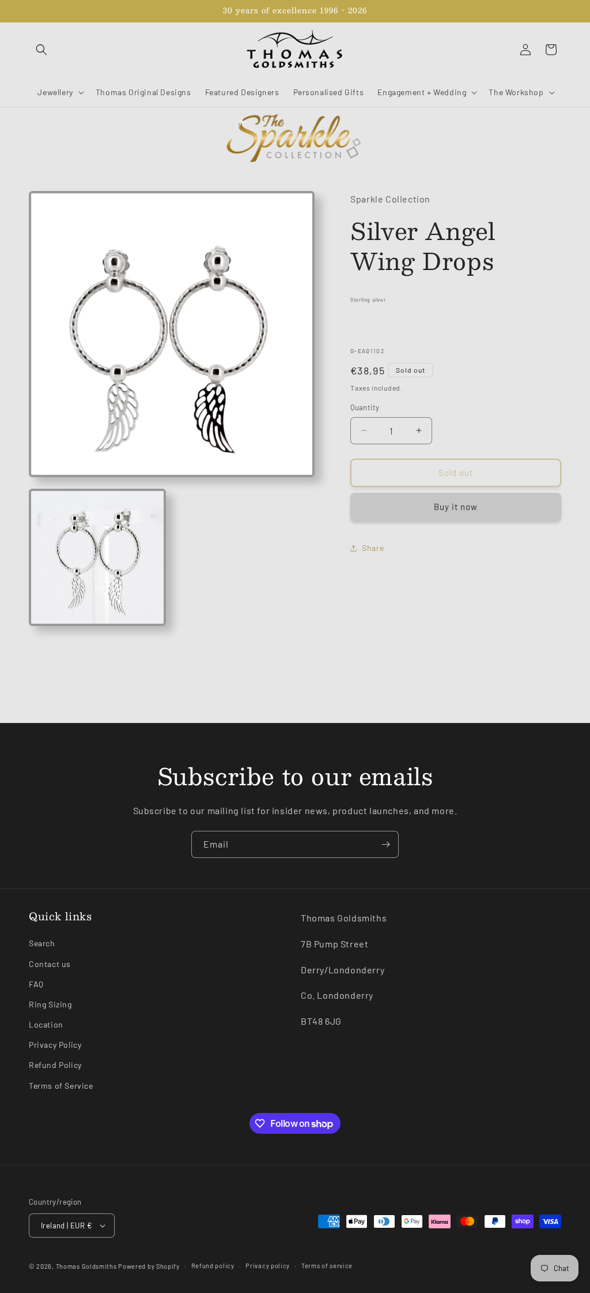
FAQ (36, 984)
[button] (41, 49)
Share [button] (373, 548)
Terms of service (327, 1265)
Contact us (50, 964)
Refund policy (213, 1265)
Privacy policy (267, 1265)
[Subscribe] (385, 844)
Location (46, 1024)
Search (42, 943)
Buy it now (456, 506)
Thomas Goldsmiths (87, 1266)
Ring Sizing (50, 1004)
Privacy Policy (55, 1045)
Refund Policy (55, 1065)
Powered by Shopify (149, 1266)
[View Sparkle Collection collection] (295, 139)
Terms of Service (61, 1085)
